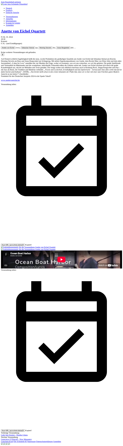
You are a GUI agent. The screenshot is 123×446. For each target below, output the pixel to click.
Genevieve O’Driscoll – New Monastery (16, 439)
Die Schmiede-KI (20, 441)
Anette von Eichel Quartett (23, 31)
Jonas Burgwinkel (63, 48)
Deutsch (9, 8)
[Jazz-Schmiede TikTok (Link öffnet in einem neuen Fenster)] (9, 444)
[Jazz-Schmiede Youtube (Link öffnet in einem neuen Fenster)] (7, 444)
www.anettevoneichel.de (10, 80)
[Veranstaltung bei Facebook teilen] (19, 224)
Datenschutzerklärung (44, 441)
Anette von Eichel (8, 48)
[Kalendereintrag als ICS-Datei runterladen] (61, 206)
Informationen (11, 21)
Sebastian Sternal (28, 48)
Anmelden (10, 25)
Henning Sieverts (45, 48)
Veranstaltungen (12, 17)
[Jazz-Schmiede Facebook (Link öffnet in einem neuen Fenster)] (2, 444)
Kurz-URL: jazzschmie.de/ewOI (13, 245)
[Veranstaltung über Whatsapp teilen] (19, 243)
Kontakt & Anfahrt (13, 23)
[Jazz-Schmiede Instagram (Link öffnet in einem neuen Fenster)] (4, 444)
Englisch (9, 10)
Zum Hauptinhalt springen (11, 2)
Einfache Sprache (12, 13)
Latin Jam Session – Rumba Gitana (14, 435)
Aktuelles (9, 19)
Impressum (31, 441)
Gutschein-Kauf (7, 441)
